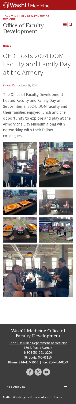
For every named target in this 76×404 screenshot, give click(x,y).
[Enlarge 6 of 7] (67, 222)
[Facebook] (30, 372)
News (7, 45)
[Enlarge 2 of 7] (67, 148)
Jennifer (11, 85)
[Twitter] (38, 372)
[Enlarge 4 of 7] (67, 195)
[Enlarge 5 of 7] (31, 222)
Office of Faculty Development (23, 28)
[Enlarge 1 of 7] (31, 148)
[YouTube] (46, 372)
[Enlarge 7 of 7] (67, 250)
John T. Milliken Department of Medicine (26, 18)
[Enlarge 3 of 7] (31, 195)
